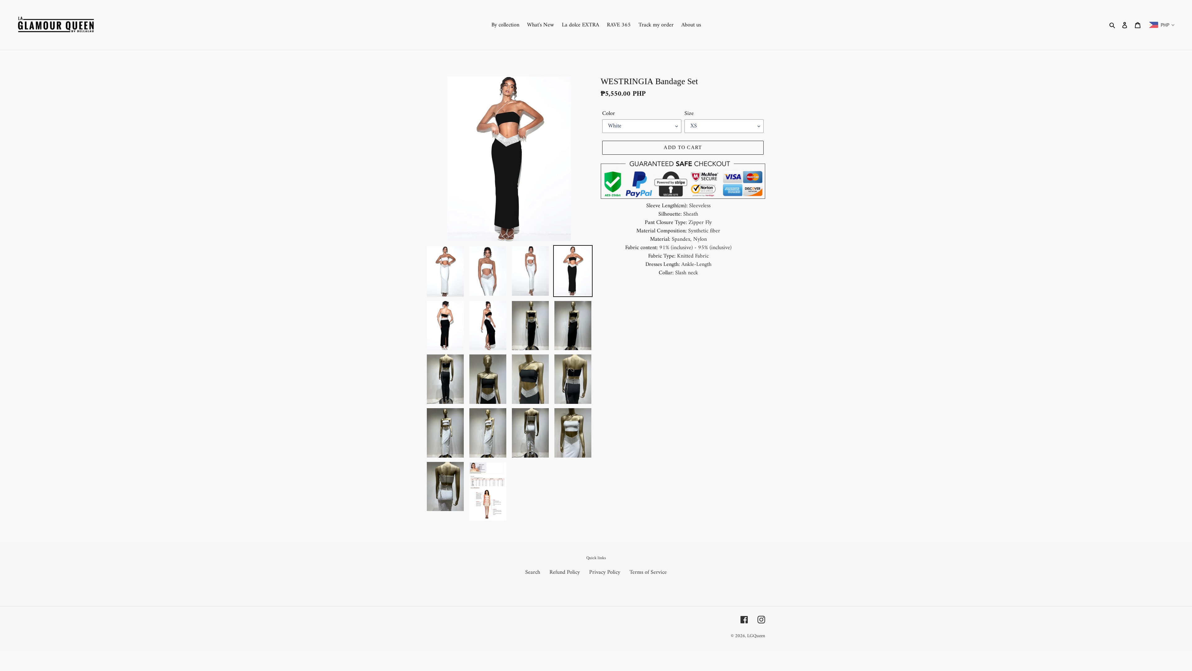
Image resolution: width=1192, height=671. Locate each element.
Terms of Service (648, 572)
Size (689, 113)
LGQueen (756, 636)
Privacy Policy (604, 572)
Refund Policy (564, 572)
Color (608, 113)
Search (532, 572)
